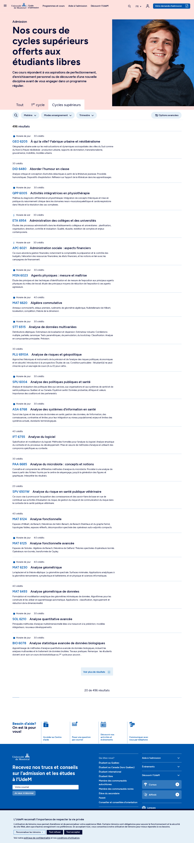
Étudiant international (110, 771)
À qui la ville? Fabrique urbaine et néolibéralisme (65, 141)
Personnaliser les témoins (29, 832)
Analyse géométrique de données (54, 591)
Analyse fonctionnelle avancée (52, 543)
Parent (102, 797)
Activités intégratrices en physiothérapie (60, 193)
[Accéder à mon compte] (147, 6)
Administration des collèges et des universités (63, 220)
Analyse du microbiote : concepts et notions (62, 464)
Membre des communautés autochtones (113, 782)
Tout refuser (55, 832)
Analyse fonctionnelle (46, 519)
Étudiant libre (106, 776)
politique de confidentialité (37, 838)
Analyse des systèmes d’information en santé (63, 409)
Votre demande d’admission (168, 6)
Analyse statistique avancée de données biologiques (67, 643)
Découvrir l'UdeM (100, 6)
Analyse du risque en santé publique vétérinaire (67, 491)
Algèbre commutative (46, 303)
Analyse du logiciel (41, 437)
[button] (5, 5)
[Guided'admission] (53, 757)
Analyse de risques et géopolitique (57, 354)
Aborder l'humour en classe (49, 169)
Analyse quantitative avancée (51, 619)
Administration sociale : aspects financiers (60, 248)
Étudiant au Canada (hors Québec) (117, 767)
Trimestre (84, 115)
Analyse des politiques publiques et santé (60, 382)
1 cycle (38, 104)
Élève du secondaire (109, 793)
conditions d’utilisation (68, 838)
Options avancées (168, 115)
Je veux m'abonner (24, 793)
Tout (19, 105)
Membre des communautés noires (116, 789)
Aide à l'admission (77, 6)
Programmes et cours (54, 6)
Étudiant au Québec (109, 762)
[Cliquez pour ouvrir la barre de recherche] (15, 115)
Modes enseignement (56, 115)
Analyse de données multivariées (53, 327)
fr (137, 6)
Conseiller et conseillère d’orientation (118, 802)
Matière (28, 115)
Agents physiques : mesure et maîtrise (59, 275)
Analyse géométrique (46, 567)
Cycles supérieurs (66, 105)
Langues (151, 807)
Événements (148, 766)
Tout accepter (73, 832)
